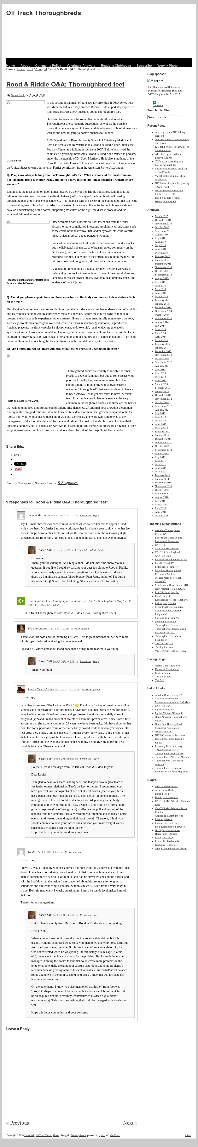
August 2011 (162, 453)
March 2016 (161, 252)
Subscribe (144, 65)
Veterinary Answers (81, 65)
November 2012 (163, 398)
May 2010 (160, 508)
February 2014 (162, 344)
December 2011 (163, 439)
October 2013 (162, 358)
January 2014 (162, 347)
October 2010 (162, 490)
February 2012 (162, 431)
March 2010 (161, 515)
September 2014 (163, 318)
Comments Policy (48, 65)
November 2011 (163, 442)
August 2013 (162, 366)
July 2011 (160, 457)
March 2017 (161, 216)
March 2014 (161, 340)
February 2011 (162, 475)
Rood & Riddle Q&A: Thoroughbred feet (65, 84)
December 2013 (163, 351)
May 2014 (160, 333)
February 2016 (162, 256)
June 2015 (160, 285)
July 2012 (160, 413)
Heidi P (32, 851)
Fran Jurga (35, 628)
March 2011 (161, 471)
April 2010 (160, 512)
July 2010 (160, 501)
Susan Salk (18, 95)
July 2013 (160, 369)
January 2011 (162, 479)
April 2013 (160, 380)
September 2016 (163, 231)
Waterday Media (78, 1135)
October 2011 (162, 446)
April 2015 (160, 293)
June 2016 (160, 241)
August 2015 (162, 278)
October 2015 (162, 271)
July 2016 (160, 238)
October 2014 (162, 314)
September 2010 (163, 493)
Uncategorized (25, 483)
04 (45, 69)
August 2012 (162, 409)
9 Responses (68, 482)
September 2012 (163, 406)
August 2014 (162, 322)
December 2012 (163, 395)
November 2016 (163, 223)
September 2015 (163, 274)
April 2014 (160, 336)
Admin (188, 1135)
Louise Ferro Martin (40, 689)
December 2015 (163, 263)
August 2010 (162, 497)
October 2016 (162, 227)
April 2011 (160, 468)
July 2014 (160, 325)
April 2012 (160, 424)
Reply (96, 515)
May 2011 (160, 464)
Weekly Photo (167, 65)
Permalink (85, 515)
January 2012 (162, 435)
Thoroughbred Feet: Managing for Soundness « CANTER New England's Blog (75, 600)
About (25, 65)
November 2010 (163, 486)
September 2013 (163, 362)
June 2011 (160, 461)
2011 (30, 69)
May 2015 (160, 289)
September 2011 (163, 450)
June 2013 (160, 373)
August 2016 (162, 234)
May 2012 (160, 420)
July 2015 (160, 282)
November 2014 (163, 311)
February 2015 (162, 300)
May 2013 (160, 377)
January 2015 (162, 304)
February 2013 (162, 388)
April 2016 (160, 249)
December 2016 (163, 220)
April (38, 69)
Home (10, 65)
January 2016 (162, 260)
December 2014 (163, 307)
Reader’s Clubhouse (116, 65)
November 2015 (163, 267)
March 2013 (161, 384)
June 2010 (160, 504)
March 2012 (161, 428)
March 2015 (161, 296)
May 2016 (160, 245)
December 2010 (163, 482)
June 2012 (160, 417)
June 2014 (160, 329)
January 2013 (162, 391)
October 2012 (162, 402)
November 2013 (163, 355)
